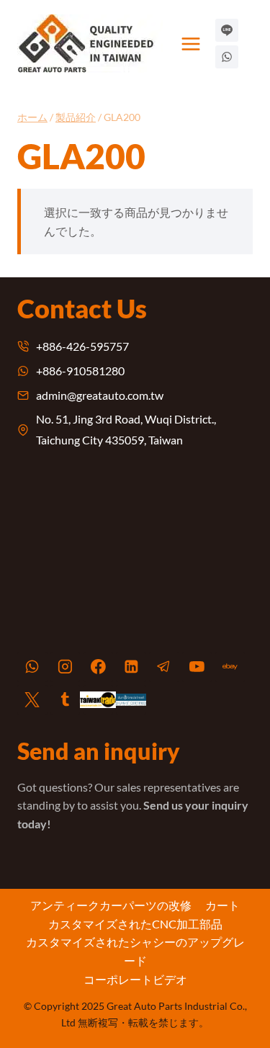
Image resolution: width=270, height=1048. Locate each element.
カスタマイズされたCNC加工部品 (135, 924)
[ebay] (230, 667)
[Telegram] (164, 667)
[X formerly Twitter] (32, 700)
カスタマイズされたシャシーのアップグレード (135, 951)
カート (222, 905)
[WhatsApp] (32, 667)
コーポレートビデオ (135, 979)
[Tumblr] (65, 700)
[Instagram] (65, 667)
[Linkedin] (131, 667)
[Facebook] (99, 667)
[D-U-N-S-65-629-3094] (131, 700)
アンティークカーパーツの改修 (111, 905)
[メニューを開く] (191, 43)
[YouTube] (197, 667)
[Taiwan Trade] (99, 700)
